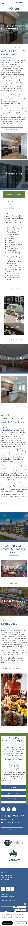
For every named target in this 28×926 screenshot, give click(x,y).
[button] (18, 3)
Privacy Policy (5, 894)
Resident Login (13, 793)
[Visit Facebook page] (3, 809)
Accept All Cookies (7, 923)
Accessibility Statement (7, 896)
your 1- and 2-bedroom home (14, 77)
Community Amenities (13, 194)
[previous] (7, 339)
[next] (21, 339)
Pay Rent (13, 787)
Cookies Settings (21, 923)
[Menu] (3, 3)
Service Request (13, 799)
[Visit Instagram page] (14, 809)
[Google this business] (8, 809)
